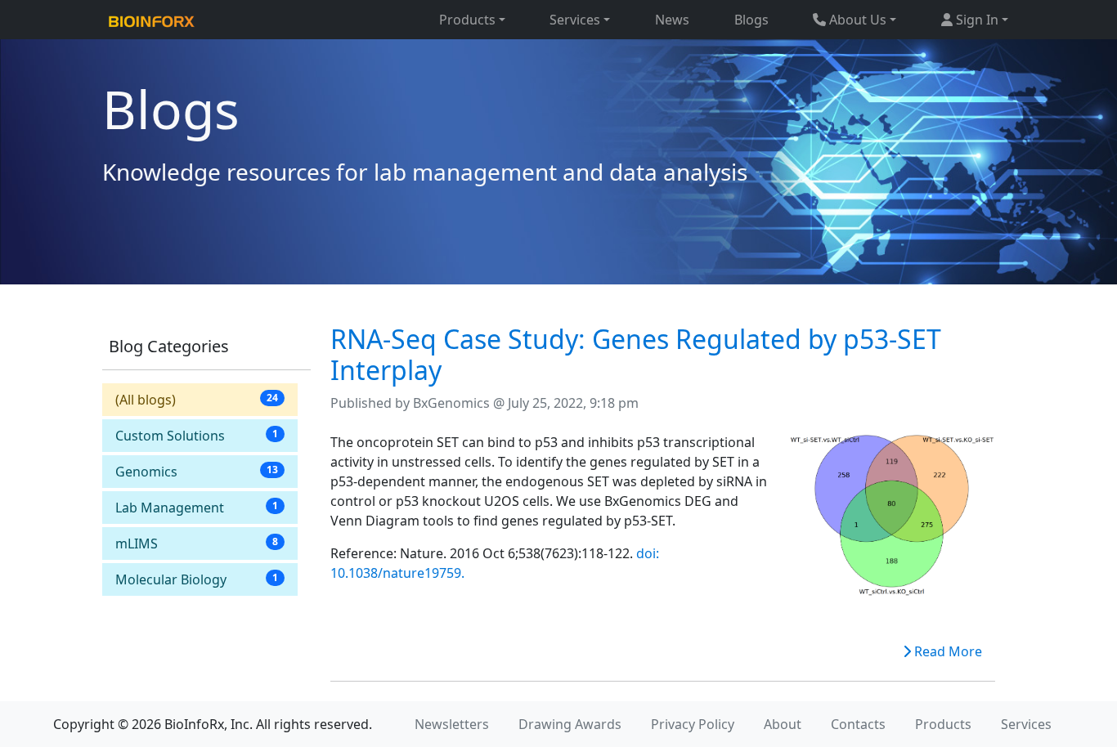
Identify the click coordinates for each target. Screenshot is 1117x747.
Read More (946, 651)
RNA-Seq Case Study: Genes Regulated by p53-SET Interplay (635, 354)
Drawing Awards (569, 724)
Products (943, 724)
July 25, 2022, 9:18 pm (573, 403)
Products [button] (467, 20)
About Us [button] (856, 20)
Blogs (751, 20)
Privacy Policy (692, 724)
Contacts (858, 724)
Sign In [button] (975, 20)
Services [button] (575, 20)
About (782, 724)
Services (1026, 724)
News (672, 20)
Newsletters (452, 724)
